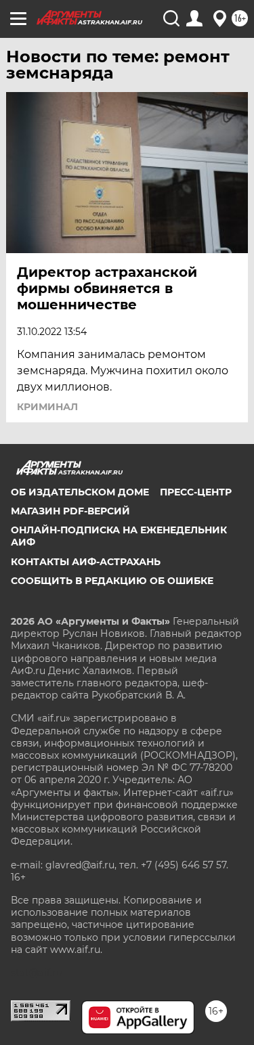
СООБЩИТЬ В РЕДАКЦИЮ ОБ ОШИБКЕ (112, 581)
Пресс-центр (196, 492)
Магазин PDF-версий (70, 511)
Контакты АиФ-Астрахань (86, 562)
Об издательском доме (80, 492)
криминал (47, 407)
